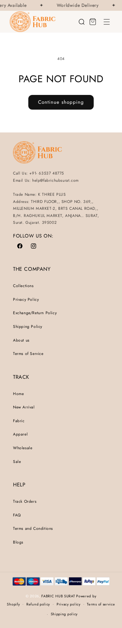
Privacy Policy (26, 299)
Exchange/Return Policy (35, 313)
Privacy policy (69, 604)
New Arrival (24, 407)
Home (18, 394)
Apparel (20, 434)
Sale (17, 462)
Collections (23, 286)
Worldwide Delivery (77, 5)
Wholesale (22, 448)
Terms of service (101, 604)
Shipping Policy (27, 326)
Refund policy (38, 604)
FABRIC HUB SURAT (58, 596)
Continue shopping (61, 102)
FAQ (17, 515)
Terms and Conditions (33, 528)
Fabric (19, 421)
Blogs (18, 542)
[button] (106, 21)
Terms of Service (28, 354)
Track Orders (24, 501)
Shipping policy (64, 614)
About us (21, 340)
